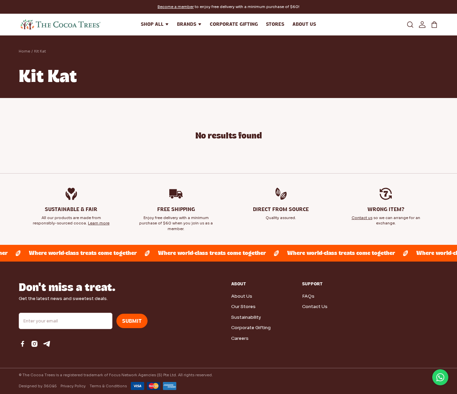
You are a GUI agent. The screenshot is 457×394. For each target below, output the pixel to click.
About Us (241, 296)
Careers (240, 338)
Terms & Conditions (108, 386)
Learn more (98, 223)
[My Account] (422, 24)
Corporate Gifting (251, 327)
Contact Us (315, 306)
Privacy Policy (73, 386)
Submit (132, 321)
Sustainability (246, 317)
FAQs (308, 296)
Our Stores (243, 306)
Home (24, 51)
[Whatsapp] (440, 377)
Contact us (362, 217)
